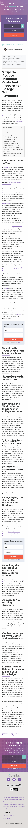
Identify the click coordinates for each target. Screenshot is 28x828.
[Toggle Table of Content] (21, 128)
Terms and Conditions (9, 815)
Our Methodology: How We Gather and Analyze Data (13, 150)
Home (3, 44)
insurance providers (17, 226)
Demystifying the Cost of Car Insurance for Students (10, 140)
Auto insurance (6, 203)
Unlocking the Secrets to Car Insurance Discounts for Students (11, 144)
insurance (4, 116)
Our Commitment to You (9, 130)
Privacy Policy (6, 818)
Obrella (6, 167)
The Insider (14, 7)
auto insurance (19, 121)
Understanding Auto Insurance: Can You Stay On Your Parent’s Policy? (13, 268)
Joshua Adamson (17, 49)
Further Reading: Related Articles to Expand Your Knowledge (12, 154)
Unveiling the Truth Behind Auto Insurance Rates (11, 133)
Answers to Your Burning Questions (12, 147)
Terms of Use (19, 37)
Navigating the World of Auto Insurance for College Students (11, 137)
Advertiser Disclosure (21, 52)
